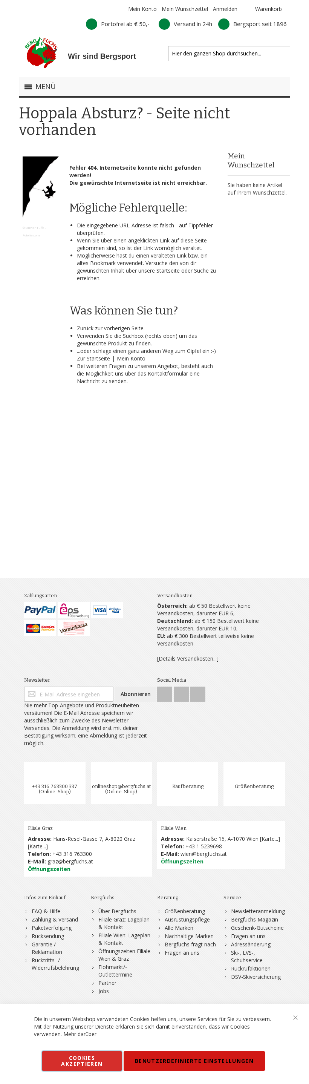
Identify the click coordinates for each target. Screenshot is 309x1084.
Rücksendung (48, 936)
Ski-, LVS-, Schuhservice (247, 956)
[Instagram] (182, 692)
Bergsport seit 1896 (260, 24)
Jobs (103, 991)
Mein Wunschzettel (185, 8)
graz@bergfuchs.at (70, 861)
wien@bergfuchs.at (204, 853)
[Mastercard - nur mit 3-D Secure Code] (40, 628)
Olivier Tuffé (35, 227)
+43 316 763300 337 (54, 786)
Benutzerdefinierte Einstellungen (194, 1060)
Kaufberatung (187, 786)
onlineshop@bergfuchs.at (121, 786)
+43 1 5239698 (203, 846)
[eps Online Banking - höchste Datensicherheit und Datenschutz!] (74, 610)
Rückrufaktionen (251, 968)
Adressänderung (251, 944)
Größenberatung (254, 786)
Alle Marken (179, 927)
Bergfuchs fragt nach (190, 944)
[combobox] (229, 53)
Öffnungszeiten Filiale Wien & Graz (124, 955)
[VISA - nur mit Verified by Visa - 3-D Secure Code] (107, 610)
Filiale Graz (40, 828)
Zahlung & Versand (55, 919)
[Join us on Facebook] (165, 692)
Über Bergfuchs (117, 911)
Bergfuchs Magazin (254, 919)
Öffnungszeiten (49, 868)
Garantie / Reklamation (47, 948)
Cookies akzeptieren (81, 1060)
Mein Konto (142, 8)
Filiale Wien (174, 828)
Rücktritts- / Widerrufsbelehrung (55, 964)
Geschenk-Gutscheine (257, 927)
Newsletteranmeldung (258, 911)
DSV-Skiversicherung (256, 976)
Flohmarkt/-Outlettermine (115, 970)
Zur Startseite (93, 358)
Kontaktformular (168, 373)
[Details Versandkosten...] (188, 658)
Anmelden (225, 8)
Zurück (85, 328)
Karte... (37, 846)
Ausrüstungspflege (187, 919)
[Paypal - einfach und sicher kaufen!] (40, 610)
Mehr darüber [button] (79, 1034)
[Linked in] (197, 692)
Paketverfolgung (52, 927)
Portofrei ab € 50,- (125, 24)
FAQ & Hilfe (46, 911)
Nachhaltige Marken (189, 936)
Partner (107, 982)
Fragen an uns (182, 952)
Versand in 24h (193, 24)
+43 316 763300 (72, 853)
